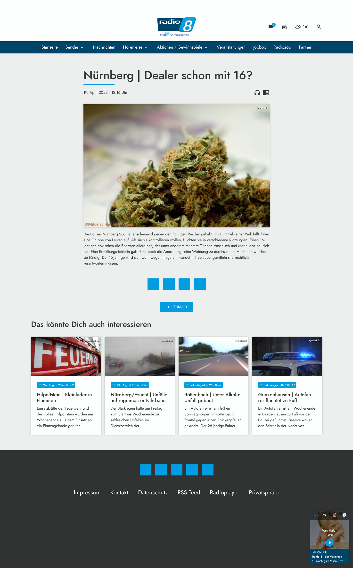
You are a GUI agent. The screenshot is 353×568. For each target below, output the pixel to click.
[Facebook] (36, 27)
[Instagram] (45, 27)
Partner (305, 47)
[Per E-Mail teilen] (200, 284)
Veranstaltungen (231, 47)
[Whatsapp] (55, 27)
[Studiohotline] (65, 27)
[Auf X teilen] (169, 284)
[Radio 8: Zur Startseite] (176, 26)
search (319, 27)
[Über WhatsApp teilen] (184, 284)
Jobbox (259, 47)
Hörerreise (132, 47)
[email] (75, 27)
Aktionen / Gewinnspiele (179, 47)
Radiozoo (282, 47)
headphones (257, 92)
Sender (72, 47)
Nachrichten (104, 47)
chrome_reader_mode (266, 92)
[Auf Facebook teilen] (153, 284)
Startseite (49, 47)
